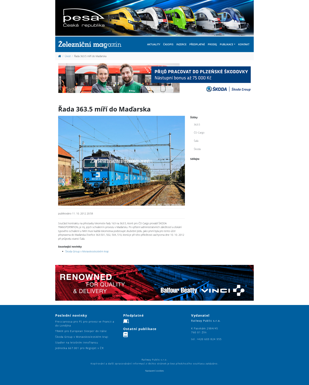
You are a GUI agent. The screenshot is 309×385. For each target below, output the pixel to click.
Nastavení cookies (154, 370)
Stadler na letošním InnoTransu (76, 342)
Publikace (226, 44)
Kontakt (243, 44)
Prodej (212, 44)
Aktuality (153, 44)
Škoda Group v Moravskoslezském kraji (87, 251)
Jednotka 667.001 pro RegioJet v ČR (79, 348)
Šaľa (196, 140)
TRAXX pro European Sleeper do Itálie (81, 331)
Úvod (67, 56)
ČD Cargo (199, 132)
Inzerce (181, 44)
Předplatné (197, 44)
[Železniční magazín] (91, 44)
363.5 (197, 124)
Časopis (168, 44)
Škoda (197, 149)
